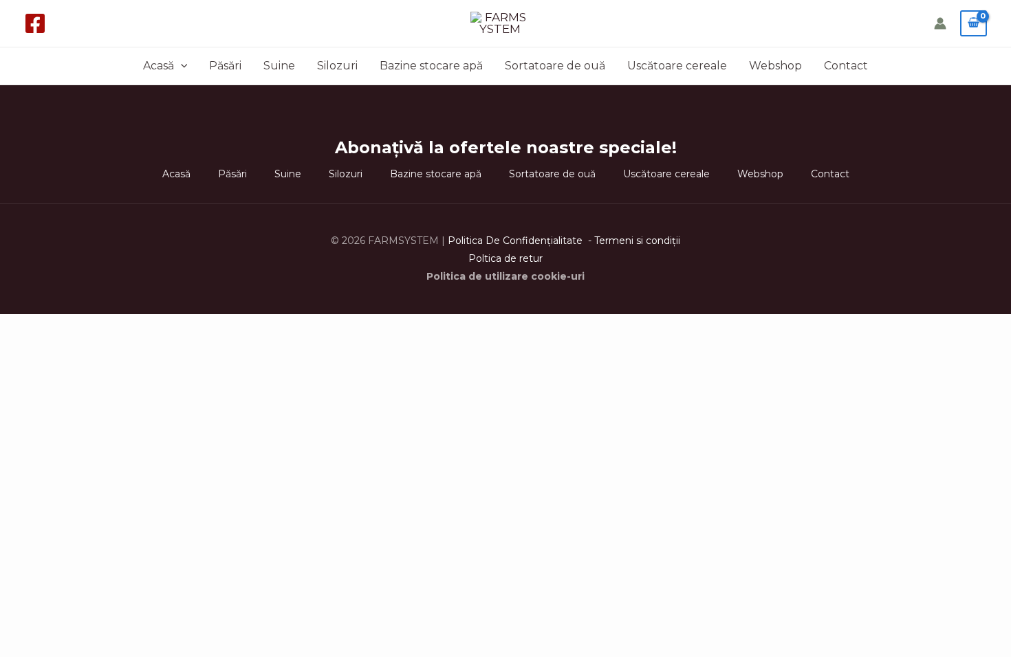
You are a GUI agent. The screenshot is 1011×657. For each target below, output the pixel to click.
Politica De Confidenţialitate (516, 240)
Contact (846, 65)
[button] (181, 66)
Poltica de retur (505, 258)
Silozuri (337, 65)
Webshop (775, 65)
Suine (279, 65)
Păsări (225, 65)
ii (678, 240)
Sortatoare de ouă (555, 65)
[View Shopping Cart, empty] (973, 23)
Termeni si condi (633, 240)
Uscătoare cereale (677, 65)
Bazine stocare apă (431, 65)
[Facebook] (35, 23)
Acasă (158, 65)
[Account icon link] (940, 23)
